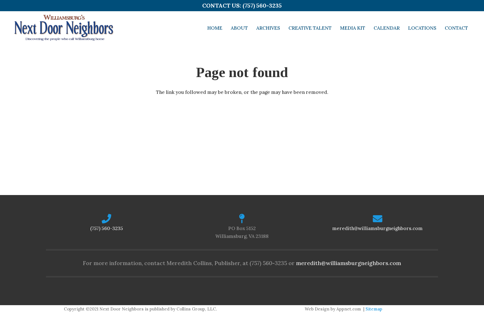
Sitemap (374, 309)
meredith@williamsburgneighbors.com (377, 228)
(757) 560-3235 (106, 228)
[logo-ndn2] (63, 28)
